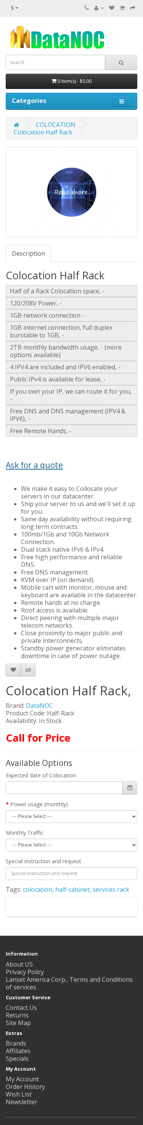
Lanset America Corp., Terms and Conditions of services (69, 983)
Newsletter (21, 1102)
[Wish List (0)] (111, 7)
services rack (111, 889)
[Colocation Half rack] (71, 192)
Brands (16, 1043)
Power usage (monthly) (39, 804)
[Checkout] (132, 7)
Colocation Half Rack (43, 132)
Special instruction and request (43, 861)
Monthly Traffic (24, 832)
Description (28, 253)
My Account (22, 1079)
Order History (25, 1086)
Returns (17, 1015)
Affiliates (18, 1051)
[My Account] (99, 7)
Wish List (19, 1094)
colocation (37, 889)
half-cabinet (72, 889)
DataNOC (39, 705)
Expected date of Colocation (41, 775)
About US (19, 964)
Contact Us (21, 1007)
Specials (17, 1058)
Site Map (18, 1023)
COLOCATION (56, 124)
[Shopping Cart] (122, 7)
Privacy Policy (25, 972)
